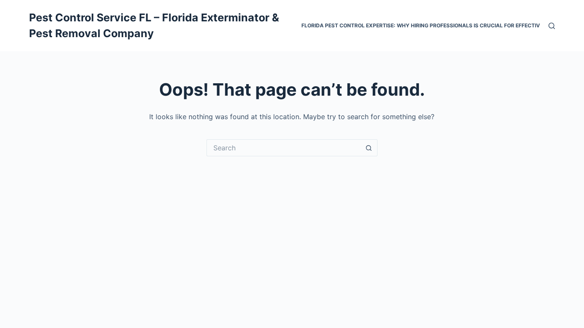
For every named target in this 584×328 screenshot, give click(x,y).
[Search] (552, 26)
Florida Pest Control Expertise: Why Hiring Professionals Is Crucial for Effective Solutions (437, 25)
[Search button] (369, 147)
